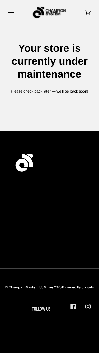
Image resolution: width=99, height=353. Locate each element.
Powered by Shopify (78, 287)
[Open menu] (16, 12)
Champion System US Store (31, 287)
